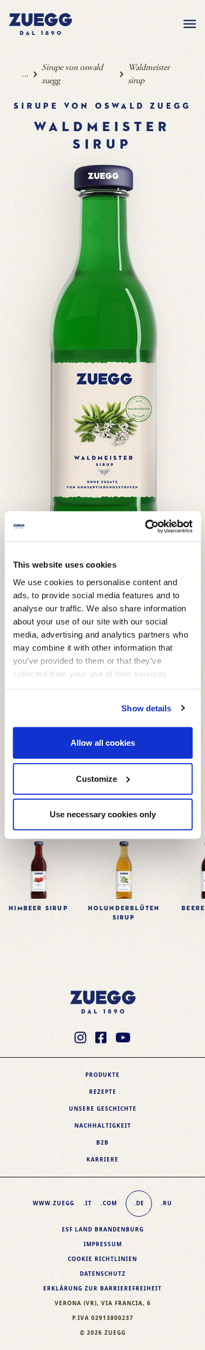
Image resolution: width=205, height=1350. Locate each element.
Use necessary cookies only (103, 814)
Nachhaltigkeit (102, 1125)
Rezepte (102, 1091)
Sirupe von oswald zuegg (72, 74)
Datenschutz (103, 1273)
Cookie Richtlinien (102, 1259)
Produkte (102, 1074)
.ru (166, 1203)
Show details (146, 707)
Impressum (103, 1244)
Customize (96, 778)
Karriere (102, 1159)
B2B (102, 1142)
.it (87, 1203)
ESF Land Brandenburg (103, 1229)
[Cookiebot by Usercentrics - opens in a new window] (145, 526)
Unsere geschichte (103, 1108)
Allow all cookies (103, 742)
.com (109, 1203)
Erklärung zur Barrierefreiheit (102, 1288)
